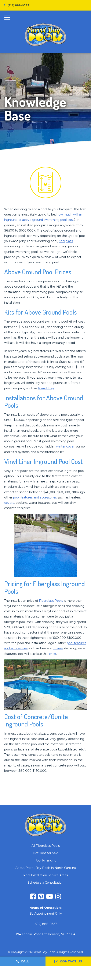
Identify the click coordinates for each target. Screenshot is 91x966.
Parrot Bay (46, 388)
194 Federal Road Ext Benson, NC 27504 (45, 934)
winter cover (65, 446)
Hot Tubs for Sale (45, 853)
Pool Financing (45, 860)
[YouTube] (49, 897)
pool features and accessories (35, 497)
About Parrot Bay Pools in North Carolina (45, 868)
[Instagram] (58, 897)
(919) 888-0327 (18, 5)
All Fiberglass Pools (46, 846)
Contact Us (71, 961)
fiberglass (66, 241)
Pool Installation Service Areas (45, 875)
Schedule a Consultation (45, 882)
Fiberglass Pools (51, 601)
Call (25, 961)
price (52, 654)
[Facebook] (33, 897)
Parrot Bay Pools (45, 35)
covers (9, 503)
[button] (7, 18)
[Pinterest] (41, 897)
